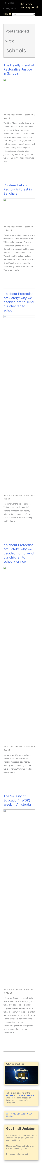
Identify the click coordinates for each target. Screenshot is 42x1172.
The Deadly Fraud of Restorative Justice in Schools (19, 69)
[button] (5, 14)
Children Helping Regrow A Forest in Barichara (18, 189)
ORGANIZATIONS (26, 1095)
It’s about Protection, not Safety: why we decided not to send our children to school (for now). (19, 553)
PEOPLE (9, 1095)
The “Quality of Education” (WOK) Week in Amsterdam (19, 800)
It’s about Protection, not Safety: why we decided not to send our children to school (19, 302)
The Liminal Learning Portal (28, 6)
